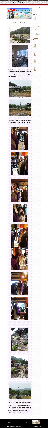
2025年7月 (35, 52)
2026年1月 (35, 47)
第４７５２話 (35, 23)
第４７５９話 (35, 17)
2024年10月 (35, 60)
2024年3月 (35, 66)
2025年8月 (35, 51)
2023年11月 (35, 70)
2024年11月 (35, 59)
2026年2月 (35, 46)
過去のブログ (26, 422)
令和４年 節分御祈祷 (36, 38)
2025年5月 (35, 54)
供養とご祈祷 (9, 422)
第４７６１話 (35, 15)
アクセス (17, 422)
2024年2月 (35, 67)
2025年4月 (35, 55)
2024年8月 (35, 62)
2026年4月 (35, 44)
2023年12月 (35, 69)
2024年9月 (35, 61)
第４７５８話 (35, 18)
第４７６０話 (35, 16)
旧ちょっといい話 (35, 76)
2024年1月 (35, 68)
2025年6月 (35, 53)
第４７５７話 (35, 19)
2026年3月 (35, 45)
